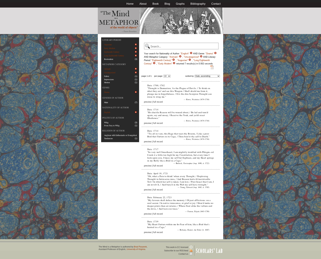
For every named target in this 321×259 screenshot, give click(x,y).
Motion (107, 82)
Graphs (180, 3)
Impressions (109, 79)
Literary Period (111, 39)
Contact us (184, 254)
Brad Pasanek (140, 247)
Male (106, 102)
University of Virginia (136, 249)
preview (147, 102)
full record (158, 102)
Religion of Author (113, 130)
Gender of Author (112, 97)
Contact (216, 3)
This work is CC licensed (177, 247)
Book (155, 3)
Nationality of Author (115, 107)
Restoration (108, 59)
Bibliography (197, 3)
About (142, 3)
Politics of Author (113, 117)
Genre (106, 87)
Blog (167, 3)
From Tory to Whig (112, 125)
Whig (106, 122)
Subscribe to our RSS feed (176, 250)
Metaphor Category (114, 64)
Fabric (106, 76)
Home (130, 3)
